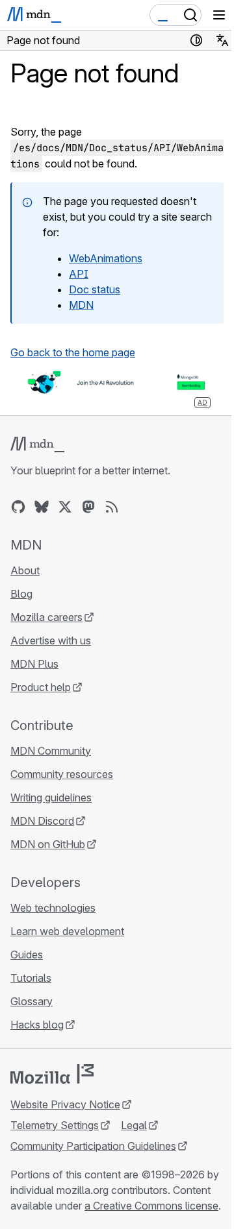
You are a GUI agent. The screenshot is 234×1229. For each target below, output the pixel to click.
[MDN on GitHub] (18, 507)
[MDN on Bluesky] (41, 507)
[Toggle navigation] (219, 15)
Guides (26, 954)
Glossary (31, 1001)
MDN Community (50, 750)
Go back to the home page (72, 352)
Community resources (61, 774)
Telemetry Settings (54, 1125)
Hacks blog (37, 1024)
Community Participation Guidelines (93, 1145)
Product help (40, 687)
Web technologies (53, 907)
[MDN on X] (65, 507)
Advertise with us (50, 640)
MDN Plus (34, 663)
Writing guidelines (51, 797)
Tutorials (30, 977)
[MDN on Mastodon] (88, 507)
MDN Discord (42, 820)
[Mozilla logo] (52, 1074)
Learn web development (67, 931)
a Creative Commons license (151, 1205)
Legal (134, 1125)
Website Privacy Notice (65, 1104)
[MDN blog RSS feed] (112, 507)
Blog (21, 593)
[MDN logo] (37, 444)
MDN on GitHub (47, 844)
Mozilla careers (46, 617)
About (25, 570)
